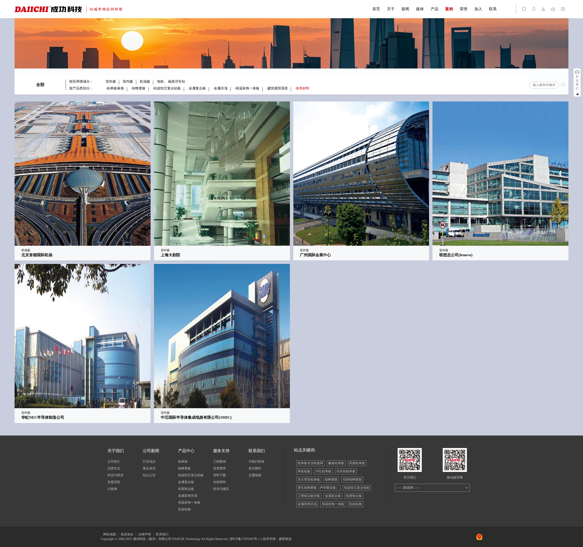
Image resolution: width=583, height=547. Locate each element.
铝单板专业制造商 (310, 463)
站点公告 (149, 475)
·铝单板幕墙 (115, 88)
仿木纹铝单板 (345, 471)
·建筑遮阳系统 (277, 88)
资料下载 (219, 475)
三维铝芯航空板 (309, 496)
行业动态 (149, 461)
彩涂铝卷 (184, 509)
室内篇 (128, 81)
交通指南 (254, 475)
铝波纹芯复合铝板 (191, 475)
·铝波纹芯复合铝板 (166, 88)
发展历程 (113, 482)
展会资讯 (149, 468)
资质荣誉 (219, 468)
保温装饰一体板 (189, 502)
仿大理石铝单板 (309, 479)
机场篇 (145, 81)
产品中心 (186, 450)
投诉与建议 (221, 489)
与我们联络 (256, 461)
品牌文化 (113, 468)
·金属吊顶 (220, 88)
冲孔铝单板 (323, 471)
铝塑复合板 (186, 489)
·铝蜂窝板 (138, 88)
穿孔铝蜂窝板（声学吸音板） (318, 487)
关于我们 (115, 450)
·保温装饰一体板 (246, 88)
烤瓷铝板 (304, 471)
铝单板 (183, 461)
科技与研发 (115, 475)
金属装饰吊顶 (187, 495)
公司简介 (113, 461)
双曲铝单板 (357, 463)
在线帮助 (219, 482)
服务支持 (221, 450)
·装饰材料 (302, 88)
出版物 (112, 489)
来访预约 (254, 468)
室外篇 (111, 81)
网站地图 (109, 534)
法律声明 (144, 534)
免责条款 (127, 534)
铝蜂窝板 (184, 468)
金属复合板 (186, 482)
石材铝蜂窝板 (352, 479)
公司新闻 (151, 450)
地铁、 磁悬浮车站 (171, 81)
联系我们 (256, 450)
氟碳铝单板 (336, 463)
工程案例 (219, 461)
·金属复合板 (197, 88)
